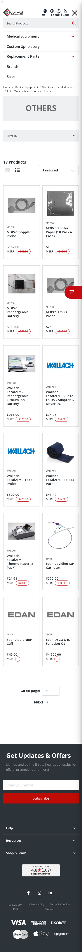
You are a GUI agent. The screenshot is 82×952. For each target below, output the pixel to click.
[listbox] (59, 170)
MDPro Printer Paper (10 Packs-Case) (59, 232)
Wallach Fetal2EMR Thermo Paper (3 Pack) (20, 561)
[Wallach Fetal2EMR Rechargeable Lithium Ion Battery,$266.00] (21, 363)
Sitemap (49, 909)
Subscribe (41, 798)
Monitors (47, 87)
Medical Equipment (26, 87)
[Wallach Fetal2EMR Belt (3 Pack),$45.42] (60, 451)
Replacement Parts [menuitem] (23, 56)
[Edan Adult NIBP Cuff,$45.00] (21, 615)
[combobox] (41, 23)
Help (9, 828)
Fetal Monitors (65, 87)
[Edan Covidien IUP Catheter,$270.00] (60, 535)
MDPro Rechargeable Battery (18, 312)
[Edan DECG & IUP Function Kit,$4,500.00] (60, 615)
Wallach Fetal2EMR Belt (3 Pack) (60, 480)
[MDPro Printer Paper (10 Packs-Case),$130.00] (60, 203)
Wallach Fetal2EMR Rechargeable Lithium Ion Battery (18, 396)
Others (47, 91)
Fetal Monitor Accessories (23, 91)
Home (7, 87)
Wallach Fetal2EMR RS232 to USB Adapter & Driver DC (60, 398)
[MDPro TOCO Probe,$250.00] (60, 285)
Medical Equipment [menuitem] (23, 36)
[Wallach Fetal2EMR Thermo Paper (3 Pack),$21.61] (21, 531)
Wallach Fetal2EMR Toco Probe (20, 480)
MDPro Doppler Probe (19, 234)
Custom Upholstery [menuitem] (23, 46)
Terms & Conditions (61, 904)
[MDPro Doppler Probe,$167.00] (21, 205)
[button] (74, 11)
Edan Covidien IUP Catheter (60, 565)
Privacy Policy (36, 904)
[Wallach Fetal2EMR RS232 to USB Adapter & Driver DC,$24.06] (60, 365)
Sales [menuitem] (11, 76)
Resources (13, 840)
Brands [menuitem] (13, 66)
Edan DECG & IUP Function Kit (59, 641)
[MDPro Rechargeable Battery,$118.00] (21, 283)
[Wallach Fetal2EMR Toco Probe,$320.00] (21, 451)
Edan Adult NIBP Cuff (19, 641)
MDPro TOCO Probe (56, 314)
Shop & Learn (16, 853)
